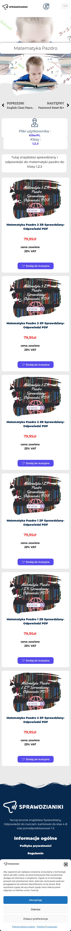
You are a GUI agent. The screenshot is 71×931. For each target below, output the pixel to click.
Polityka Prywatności (47, 926)
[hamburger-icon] (65, 5)
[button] (66, 864)
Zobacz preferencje (35, 918)
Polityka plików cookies (23, 926)
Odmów (35, 909)
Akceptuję (35, 900)
